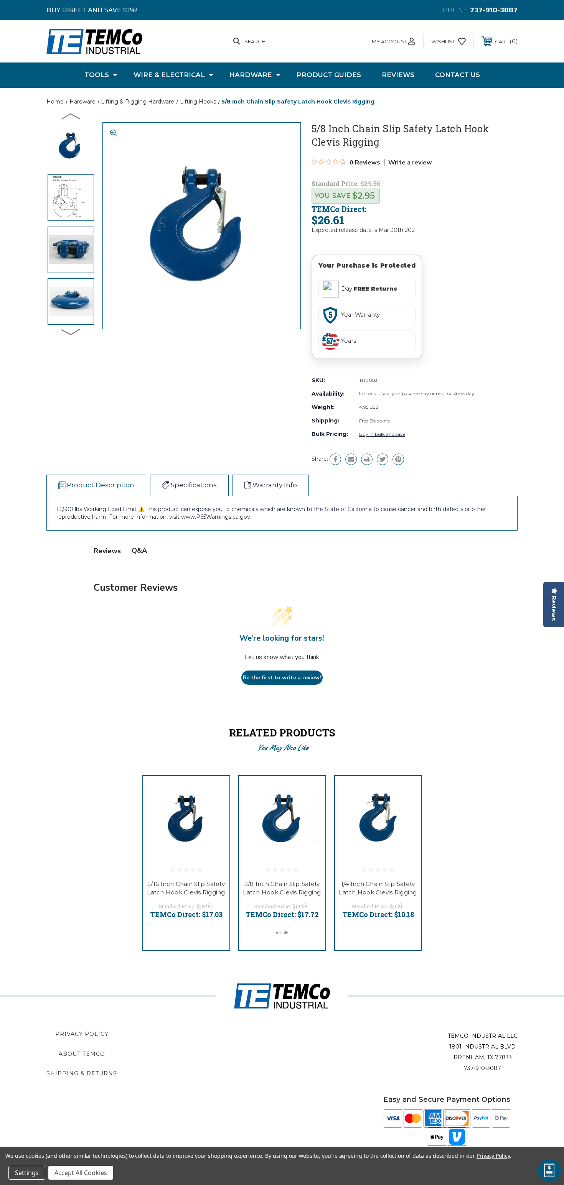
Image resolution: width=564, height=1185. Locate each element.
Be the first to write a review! (282, 677)
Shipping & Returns (81, 1073)
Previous (71, 116)
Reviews (398, 75)
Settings (27, 1173)
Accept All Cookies (80, 1173)
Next (71, 331)
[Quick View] (214, 791)
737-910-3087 (494, 10)
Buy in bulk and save (382, 434)
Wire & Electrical (169, 75)
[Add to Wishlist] (214, 811)
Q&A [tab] (139, 550)
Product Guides (329, 75)
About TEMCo (82, 1053)
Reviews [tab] (107, 551)
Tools (96, 75)
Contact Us (457, 75)
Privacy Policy (82, 1034)
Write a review (410, 162)
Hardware (250, 75)
